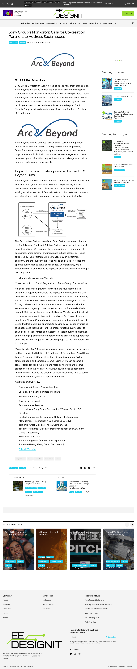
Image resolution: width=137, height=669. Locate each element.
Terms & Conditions (27, 666)
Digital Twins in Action (123, 96)
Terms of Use (96, 643)
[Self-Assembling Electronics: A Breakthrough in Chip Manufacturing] (107, 83)
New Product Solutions (94, 600)
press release (49, 459)
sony (57, 459)
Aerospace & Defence (113, 561)
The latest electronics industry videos (20, 11)
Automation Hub (92, 613)
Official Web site (27, 449)
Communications (31, 488)
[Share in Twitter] (85, 468)
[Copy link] (94, 468)
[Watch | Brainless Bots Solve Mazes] (107, 169)
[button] (129, 3)
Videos (5, 618)
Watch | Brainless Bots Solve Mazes (123, 166)
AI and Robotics (120, 170)
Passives (56, 2)
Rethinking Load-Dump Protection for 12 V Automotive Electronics (82, 4)
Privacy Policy (84, 643)
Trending (28, 5)
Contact (6, 613)
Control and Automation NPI (96, 609)
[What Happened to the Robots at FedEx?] (107, 184)
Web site (48, 278)
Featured (38, 2)
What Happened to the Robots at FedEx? (124, 181)
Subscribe (7, 609)
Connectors (93, 565)
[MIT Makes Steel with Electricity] (51, 549)
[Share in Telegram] (89, 468)
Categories (48, 596)
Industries (118, 88)
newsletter (38, 459)
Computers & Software (80, 565)
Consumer (42, 488)
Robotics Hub (90, 622)
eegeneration (20, 459)
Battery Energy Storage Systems (98, 604)
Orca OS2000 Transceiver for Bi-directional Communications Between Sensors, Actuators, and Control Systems (123, 147)
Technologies (13, 42)
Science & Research (56, 561)
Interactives (48, 609)
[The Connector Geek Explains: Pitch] (85, 549)
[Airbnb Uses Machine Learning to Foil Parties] (18, 549)
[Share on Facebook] (81, 468)
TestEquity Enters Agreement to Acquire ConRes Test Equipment (123, 115)
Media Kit (6, 604)
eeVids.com (17, 15)
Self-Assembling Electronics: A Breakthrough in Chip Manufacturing (123, 82)
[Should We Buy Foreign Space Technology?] (118, 549)
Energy (71, 492)
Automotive (29, 2)
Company (7, 596)
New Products (47, 2)
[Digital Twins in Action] (107, 100)
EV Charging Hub (92, 618)
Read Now (109, 4)
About (5, 600)
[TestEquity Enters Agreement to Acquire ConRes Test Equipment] (107, 116)
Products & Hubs (92, 596)
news (29, 459)
